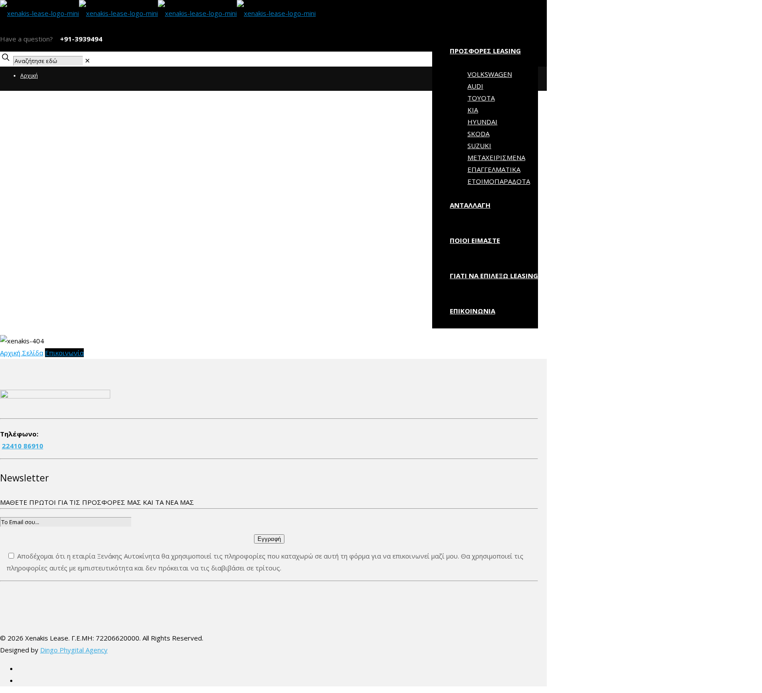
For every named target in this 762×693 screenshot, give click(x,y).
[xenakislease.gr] (158, 13)
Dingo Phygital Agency (74, 649)
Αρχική (29, 75)
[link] (87, 60)
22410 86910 (22, 445)
